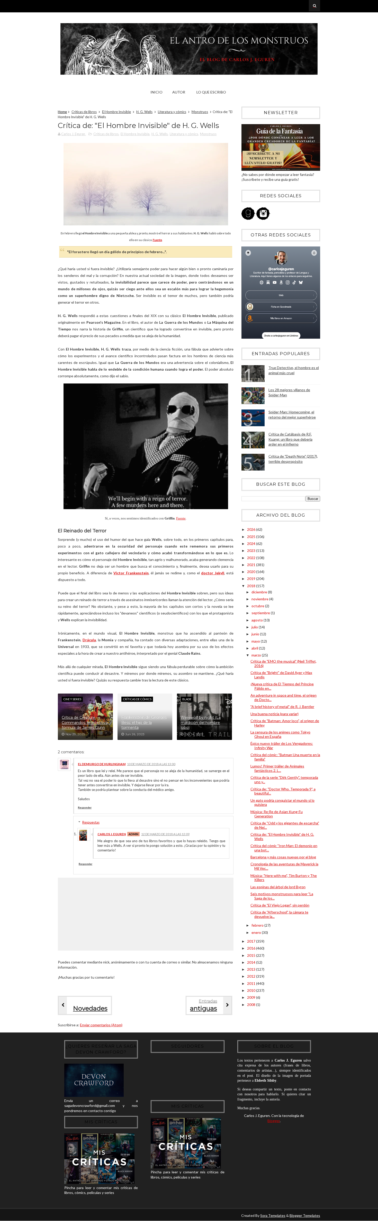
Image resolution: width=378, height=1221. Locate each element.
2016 (251, 948)
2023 (251, 550)
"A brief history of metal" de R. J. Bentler (282, 706)
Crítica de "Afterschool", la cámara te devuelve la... (279, 914)
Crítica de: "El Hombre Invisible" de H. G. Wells (282, 836)
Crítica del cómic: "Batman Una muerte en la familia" (285, 757)
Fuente (181, 518)
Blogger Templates (305, 1215)
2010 (251, 990)
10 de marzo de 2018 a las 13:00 (151, 764)
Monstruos (200, 112)
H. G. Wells (144, 112)
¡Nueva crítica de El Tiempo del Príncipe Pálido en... (282, 686)
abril (255, 648)
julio (255, 627)
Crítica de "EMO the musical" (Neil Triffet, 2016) (283, 663)
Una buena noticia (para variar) (274, 714)
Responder (85, 807)
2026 (251, 529)
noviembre (260, 599)
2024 (251, 543)
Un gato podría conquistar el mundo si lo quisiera (282, 802)
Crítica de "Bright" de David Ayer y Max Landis (281, 674)
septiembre (261, 613)
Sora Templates (272, 1215)
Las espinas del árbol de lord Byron (277, 887)
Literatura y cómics (172, 112)
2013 (251, 969)
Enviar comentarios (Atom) (101, 1025)
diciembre (259, 592)
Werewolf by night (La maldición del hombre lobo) (201, 722)
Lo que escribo (211, 92)
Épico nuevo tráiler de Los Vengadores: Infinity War (281, 745)
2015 (251, 955)
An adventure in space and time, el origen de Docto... (283, 697)
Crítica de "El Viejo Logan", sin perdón (279, 905)
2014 (251, 962)
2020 (251, 571)
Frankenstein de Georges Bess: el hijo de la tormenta (144, 722)
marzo (256, 655)
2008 (251, 1004)
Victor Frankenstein (130, 573)
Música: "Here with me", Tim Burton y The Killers (283, 877)
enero (256, 932)
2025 (251, 536)
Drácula (89, 640)
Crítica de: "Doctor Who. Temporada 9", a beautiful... (283, 791)
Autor (178, 92)
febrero (257, 925)
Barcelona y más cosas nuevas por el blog (283, 857)
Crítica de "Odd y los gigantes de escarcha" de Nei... (284, 825)
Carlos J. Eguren (111, 834)
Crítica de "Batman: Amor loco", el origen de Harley (284, 723)
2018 (251, 586)
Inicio (156, 92)
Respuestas (91, 822)
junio (255, 634)
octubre (258, 606)
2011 (251, 983)
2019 (251, 578)
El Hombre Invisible (116, 112)
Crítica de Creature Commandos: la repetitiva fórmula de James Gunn (85, 722)
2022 (251, 558)
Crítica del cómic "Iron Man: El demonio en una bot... (283, 847)
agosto (257, 620)
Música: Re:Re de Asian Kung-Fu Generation (276, 813)
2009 (251, 997)
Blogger (273, 1120)
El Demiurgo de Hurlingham (101, 764)
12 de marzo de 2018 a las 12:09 (165, 834)
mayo (256, 641)
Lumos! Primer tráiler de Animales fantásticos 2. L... (277, 768)
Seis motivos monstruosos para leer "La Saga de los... (281, 896)
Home (62, 112)
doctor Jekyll (212, 573)
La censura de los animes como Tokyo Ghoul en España (280, 734)
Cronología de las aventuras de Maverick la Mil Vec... (284, 866)
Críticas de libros (84, 112)
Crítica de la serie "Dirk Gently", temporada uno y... (284, 779)
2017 (251, 941)
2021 (251, 564)
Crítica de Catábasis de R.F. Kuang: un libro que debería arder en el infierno (290, 439)
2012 (251, 976)
